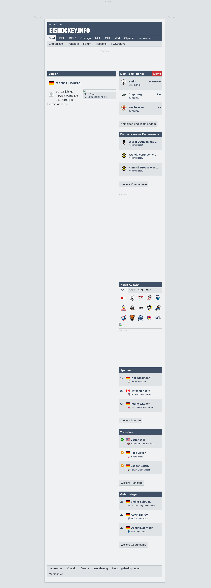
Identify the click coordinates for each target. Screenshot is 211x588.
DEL (62, 38)
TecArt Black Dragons (141, 470)
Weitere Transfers (132, 482)
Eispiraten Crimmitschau (142, 443)
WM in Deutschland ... (143, 141)
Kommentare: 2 (136, 170)
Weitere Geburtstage (133, 544)
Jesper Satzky (140, 465)
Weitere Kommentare (134, 184)
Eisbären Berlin (138, 381)
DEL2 (72, 38)
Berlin (132, 81)
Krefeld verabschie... (142, 154)
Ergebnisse (56, 43)
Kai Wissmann (140, 377)
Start (52, 38)
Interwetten (145, 38)
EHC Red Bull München (142, 407)
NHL (98, 38)
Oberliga (85, 38)
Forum (87, 43)
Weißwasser (137, 107)
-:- (159, 107)
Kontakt (71, 568)
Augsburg (135, 94)
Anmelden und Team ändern (138, 123)
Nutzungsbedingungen (126, 568)
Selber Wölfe (136, 456)
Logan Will (138, 439)
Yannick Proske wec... (143, 167)
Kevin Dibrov (139, 514)
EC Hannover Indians (141, 394)
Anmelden (55, 24)
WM (117, 38)
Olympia (129, 38)
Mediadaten (56, 574)
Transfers (73, 43)
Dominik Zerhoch (142, 527)
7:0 (159, 94)
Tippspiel (101, 43)
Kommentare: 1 (136, 158)
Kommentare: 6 (136, 145)
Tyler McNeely (140, 390)
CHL (108, 38)
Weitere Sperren (131, 420)
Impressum (56, 568)
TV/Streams (118, 43)
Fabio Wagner (140, 403)
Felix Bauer (138, 452)
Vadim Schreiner (141, 501)
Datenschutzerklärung (94, 568)
